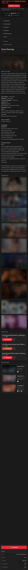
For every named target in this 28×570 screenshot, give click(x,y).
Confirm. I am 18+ (14, 6)
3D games (3, 52)
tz (14, 339)
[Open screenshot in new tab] (14, 184)
